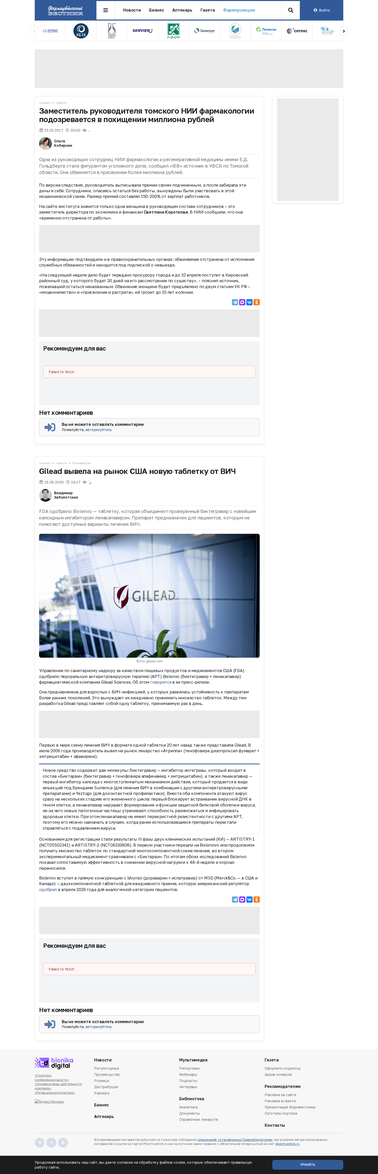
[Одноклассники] (257, 302)
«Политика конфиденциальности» (52, 1078)
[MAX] (242, 302)
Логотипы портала (281, 1113)
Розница (101, 1080)
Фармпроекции (239, 10)
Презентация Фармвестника (290, 1107)
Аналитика (188, 1107)
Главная (44, 102)
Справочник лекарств (198, 1119)
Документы (189, 1113)
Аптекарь (182, 10)
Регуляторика (106, 1068)
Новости (132, 10)
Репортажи (189, 1068)
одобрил (48, 889)
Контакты (275, 1125)
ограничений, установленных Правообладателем (235, 1140)
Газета (208, 10)
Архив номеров (278, 1074)
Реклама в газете (280, 1101)
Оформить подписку (283, 1068)
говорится (161, 682)
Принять (307, 1165)
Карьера (101, 1093)
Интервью (188, 1087)
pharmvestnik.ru (288, 1144)
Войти (324, 10)
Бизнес (156, 10)
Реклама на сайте (280, 1095)
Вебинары (188, 1074)
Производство (81, 463)
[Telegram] (235, 302)
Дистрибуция (106, 1087)
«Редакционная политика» (55, 1093)
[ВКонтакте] (249, 302)
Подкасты (188, 1080)
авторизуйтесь (98, 429)
